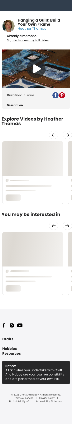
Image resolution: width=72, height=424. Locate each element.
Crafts (7, 339)
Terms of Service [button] (23, 398)
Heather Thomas (32, 28)
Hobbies (9, 348)
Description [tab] (15, 105)
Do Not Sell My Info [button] (19, 401)
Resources (11, 353)
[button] (55, 95)
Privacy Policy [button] (47, 398)
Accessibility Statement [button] (49, 401)
